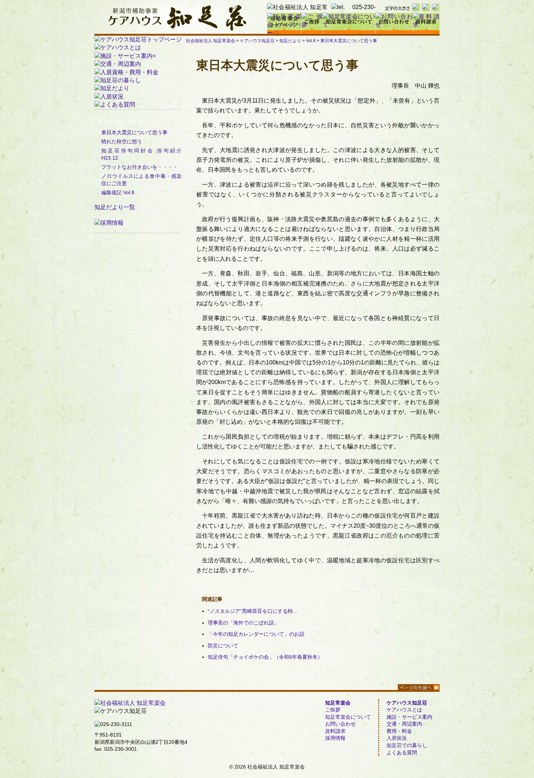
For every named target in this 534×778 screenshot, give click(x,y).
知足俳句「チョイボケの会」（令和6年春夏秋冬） (265, 657)
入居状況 (397, 738)
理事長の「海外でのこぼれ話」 (243, 623)
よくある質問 (402, 752)
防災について (223, 646)
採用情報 (335, 738)
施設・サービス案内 (409, 717)
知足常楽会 (338, 703)
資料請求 (335, 731)
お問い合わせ (340, 724)
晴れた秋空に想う (121, 141)
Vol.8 (311, 40)
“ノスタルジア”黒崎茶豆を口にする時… (253, 611)
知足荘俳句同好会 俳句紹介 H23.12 (141, 154)
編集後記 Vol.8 (117, 192)
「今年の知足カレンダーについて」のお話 (256, 634)
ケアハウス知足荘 (257, 40)
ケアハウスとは (404, 710)
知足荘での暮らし (407, 745)
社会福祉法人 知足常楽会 (210, 40)
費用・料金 (399, 731)
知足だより (290, 40)
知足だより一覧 (114, 207)
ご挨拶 (332, 710)
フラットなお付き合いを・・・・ (139, 167)
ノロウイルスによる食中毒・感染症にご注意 (141, 179)
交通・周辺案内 (404, 724)
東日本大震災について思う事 (348, 40)
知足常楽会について (348, 717)
